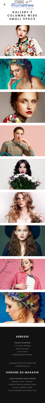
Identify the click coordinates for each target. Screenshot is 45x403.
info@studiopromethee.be (22, 355)
